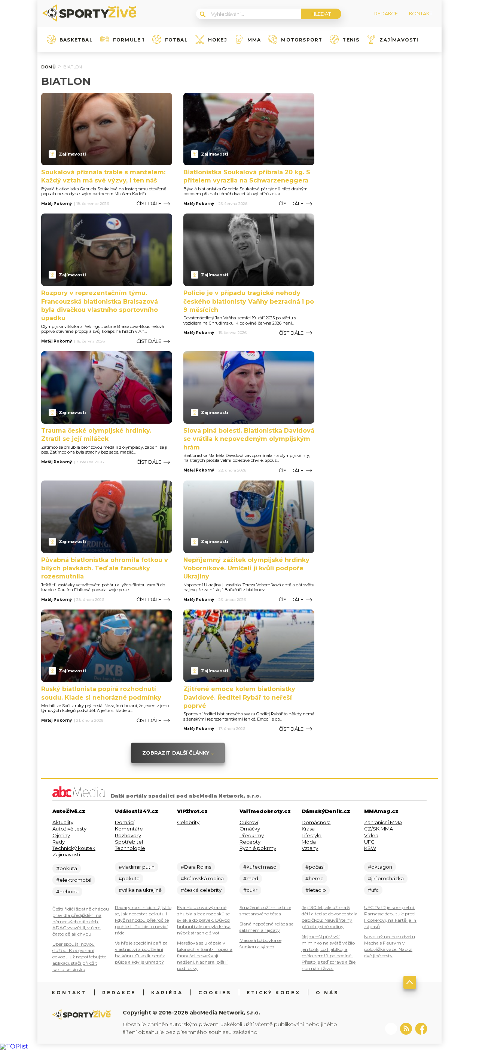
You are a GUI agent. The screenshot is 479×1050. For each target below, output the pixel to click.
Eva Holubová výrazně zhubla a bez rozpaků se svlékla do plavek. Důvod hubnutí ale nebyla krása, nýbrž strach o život (204, 920)
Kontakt (69, 992)
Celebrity (188, 822)
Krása (308, 829)
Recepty (250, 842)
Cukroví (249, 822)
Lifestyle (311, 835)
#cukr (250, 890)
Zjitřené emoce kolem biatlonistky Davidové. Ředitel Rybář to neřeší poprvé (239, 697)
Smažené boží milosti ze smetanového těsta (265, 911)
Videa (371, 835)
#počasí (314, 867)
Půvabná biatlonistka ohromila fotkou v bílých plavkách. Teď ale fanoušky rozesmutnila (104, 568)
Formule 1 (129, 40)
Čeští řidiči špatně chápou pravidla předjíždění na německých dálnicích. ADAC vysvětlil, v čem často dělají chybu (80, 921)
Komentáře (129, 829)
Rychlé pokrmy (258, 848)
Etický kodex (273, 992)
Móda (309, 842)
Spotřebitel (129, 842)
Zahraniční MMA (383, 822)
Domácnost (316, 822)
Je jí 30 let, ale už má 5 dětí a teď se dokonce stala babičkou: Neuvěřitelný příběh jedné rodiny (329, 917)
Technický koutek (73, 848)
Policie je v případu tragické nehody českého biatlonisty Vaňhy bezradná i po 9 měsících (248, 301)
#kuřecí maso (260, 867)
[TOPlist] (14, 1046)
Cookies (214, 992)
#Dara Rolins (196, 867)
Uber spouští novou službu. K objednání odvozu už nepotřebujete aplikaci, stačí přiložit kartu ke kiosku (79, 956)
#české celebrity (201, 890)
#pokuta (66, 868)
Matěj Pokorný (56, 204)
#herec (314, 878)
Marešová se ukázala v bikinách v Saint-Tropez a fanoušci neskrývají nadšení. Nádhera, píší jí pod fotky (204, 955)
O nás (327, 992)
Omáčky (250, 829)
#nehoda (67, 891)
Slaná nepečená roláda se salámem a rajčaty (266, 927)
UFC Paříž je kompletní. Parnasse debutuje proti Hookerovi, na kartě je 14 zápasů (390, 917)
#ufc (373, 890)
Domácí (124, 822)
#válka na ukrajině (140, 890)
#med (250, 878)
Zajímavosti (398, 40)
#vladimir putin (137, 867)
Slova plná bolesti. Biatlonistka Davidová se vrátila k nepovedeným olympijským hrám (248, 439)
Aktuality (62, 822)
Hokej (217, 40)
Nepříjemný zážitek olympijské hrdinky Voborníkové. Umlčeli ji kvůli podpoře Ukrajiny (246, 568)
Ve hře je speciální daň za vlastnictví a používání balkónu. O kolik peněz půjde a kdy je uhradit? (141, 952)
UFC (369, 842)
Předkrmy (252, 835)
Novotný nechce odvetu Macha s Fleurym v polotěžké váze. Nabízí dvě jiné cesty (389, 946)
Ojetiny (61, 835)
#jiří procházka (386, 878)
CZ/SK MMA (378, 829)
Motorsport (301, 40)
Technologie (130, 848)
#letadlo (315, 890)
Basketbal (76, 40)
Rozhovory (128, 835)
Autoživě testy (69, 829)
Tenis (350, 40)
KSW (370, 848)
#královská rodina (202, 878)
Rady (58, 842)
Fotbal (176, 40)
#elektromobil (73, 880)
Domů (48, 67)
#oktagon (380, 867)
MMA (254, 40)
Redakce (119, 992)
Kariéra (167, 992)
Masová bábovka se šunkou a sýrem (260, 943)
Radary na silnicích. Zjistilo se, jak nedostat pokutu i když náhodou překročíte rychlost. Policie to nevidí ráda (143, 920)
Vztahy (310, 848)
